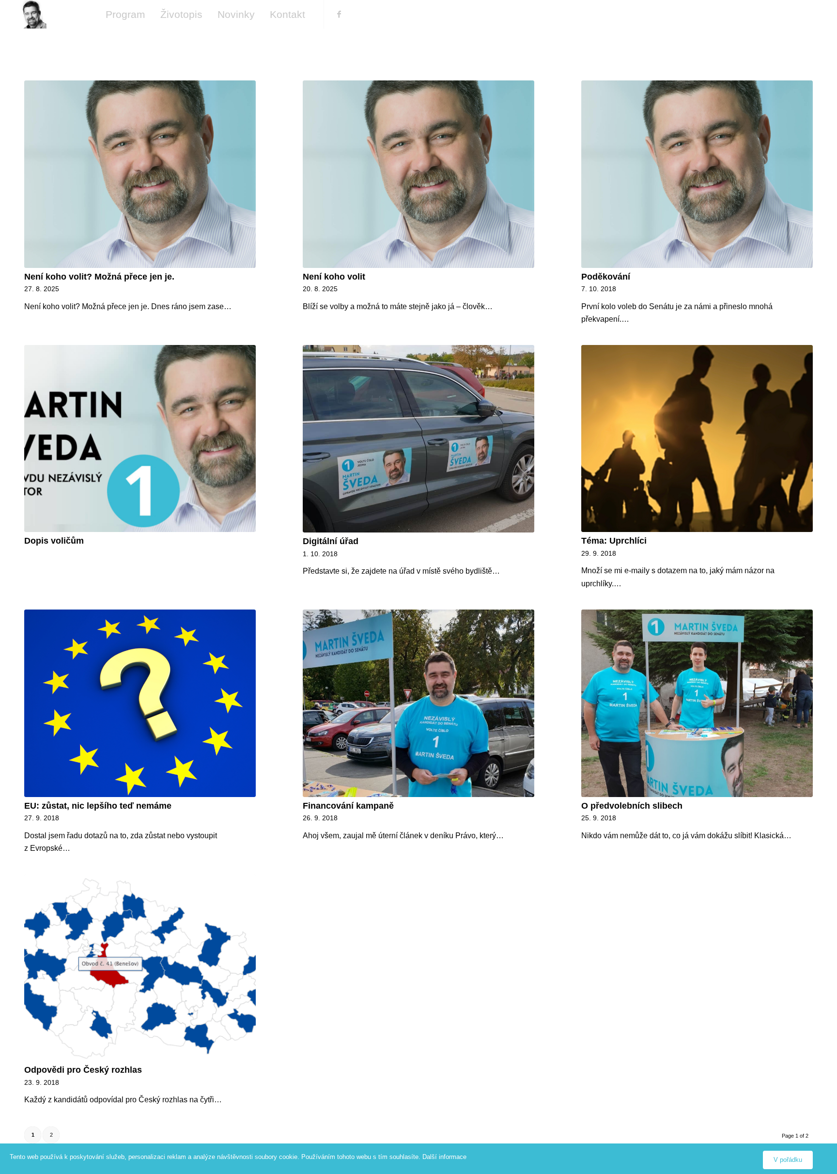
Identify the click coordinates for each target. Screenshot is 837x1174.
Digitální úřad (330, 541)
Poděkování (605, 277)
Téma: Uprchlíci (614, 541)
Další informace (444, 1156)
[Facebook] (339, 14)
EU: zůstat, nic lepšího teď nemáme (97, 806)
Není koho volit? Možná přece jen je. (99, 277)
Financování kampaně (348, 806)
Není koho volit (334, 277)
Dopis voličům (54, 541)
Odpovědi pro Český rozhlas (83, 1070)
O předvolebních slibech (631, 806)
